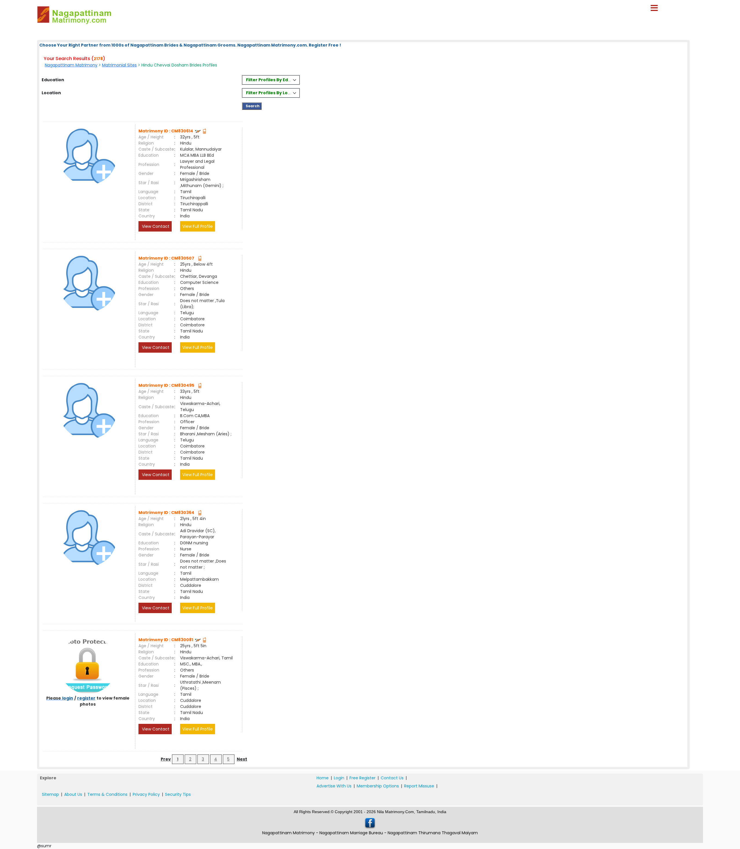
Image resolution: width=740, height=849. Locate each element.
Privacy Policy (146, 794)
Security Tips (178, 794)
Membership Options (378, 786)
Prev (166, 759)
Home (323, 778)
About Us (73, 794)
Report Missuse (419, 786)
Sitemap (50, 794)
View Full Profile (197, 226)
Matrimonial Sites (119, 65)
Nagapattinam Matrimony (71, 65)
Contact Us (392, 778)
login (67, 698)
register (86, 698)
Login (339, 778)
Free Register (362, 778)
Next (242, 759)
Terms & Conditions (107, 794)
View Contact (155, 226)
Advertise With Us (334, 786)
